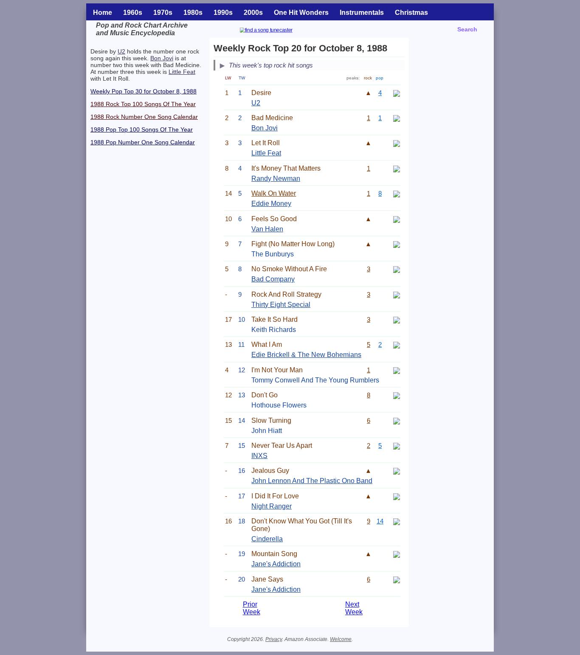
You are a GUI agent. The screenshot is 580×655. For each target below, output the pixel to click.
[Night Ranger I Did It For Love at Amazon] (396, 496)
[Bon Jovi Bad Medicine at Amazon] (396, 117)
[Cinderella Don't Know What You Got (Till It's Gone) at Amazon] (396, 521)
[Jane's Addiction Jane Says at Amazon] (396, 579)
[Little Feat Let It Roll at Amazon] (396, 142)
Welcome (341, 639)
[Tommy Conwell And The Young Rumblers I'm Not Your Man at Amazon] (396, 370)
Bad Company (273, 279)
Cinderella (267, 539)
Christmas (411, 12)
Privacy (273, 639)
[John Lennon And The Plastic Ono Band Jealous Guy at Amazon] (396, 470)
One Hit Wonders (301, 12)
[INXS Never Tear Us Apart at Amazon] (396, 445)
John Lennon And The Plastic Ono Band (311, 480)
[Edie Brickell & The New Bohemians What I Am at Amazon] (396, 344)
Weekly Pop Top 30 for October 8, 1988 (143, 91)
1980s (193, 12)
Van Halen (267, 229)
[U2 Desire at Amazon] (396, 92)
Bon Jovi (161, 58)
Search (467, 29)
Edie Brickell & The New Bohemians (306, 354)
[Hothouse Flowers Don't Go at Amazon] (396, 395)
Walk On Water (273, 193)
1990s (223, 12)
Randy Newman (275, 178)
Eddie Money (271, 203)
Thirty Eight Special (280, 304)
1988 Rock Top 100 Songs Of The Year (143, 104)
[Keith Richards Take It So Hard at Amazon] (396, 319)
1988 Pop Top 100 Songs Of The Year (141, 129)
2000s (253, 12)
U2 (121, 51)
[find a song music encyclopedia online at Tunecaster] (276, 31)
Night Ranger (271, 506)
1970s (162, 12)
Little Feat (182, 71)
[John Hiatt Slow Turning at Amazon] (396, 420)
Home (102, 12)
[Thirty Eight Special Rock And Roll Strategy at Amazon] (396, 294)
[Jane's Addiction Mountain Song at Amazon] (396, 553)
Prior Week (251, 608)
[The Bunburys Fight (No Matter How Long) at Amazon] (396, 243)
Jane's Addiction (276, 564)
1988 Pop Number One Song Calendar (142, 142)
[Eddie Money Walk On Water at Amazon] (396, 193)
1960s (132, 12)
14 (380, 521)
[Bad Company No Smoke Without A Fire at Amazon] (396, 269)
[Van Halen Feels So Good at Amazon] (396, 218)
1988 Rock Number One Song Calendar (144, 116)
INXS (259, 455)
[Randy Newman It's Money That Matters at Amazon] (396, 168)
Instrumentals (362, 12)
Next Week (354, 608)
